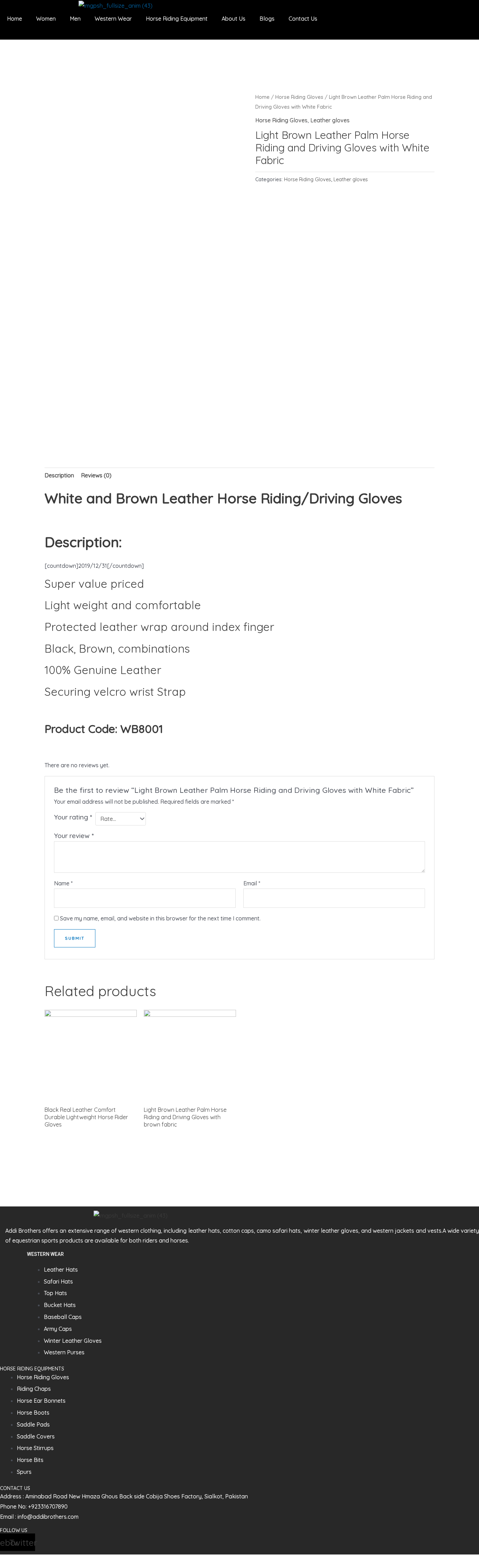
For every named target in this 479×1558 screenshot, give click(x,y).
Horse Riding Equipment (177, 18)
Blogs (267, 18)
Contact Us (303, 18)
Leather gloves (330, 120)
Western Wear (113, 18)
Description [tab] (59, 475)
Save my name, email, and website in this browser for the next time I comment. (160, 918)
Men (75, 18)
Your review (74, 835)
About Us (233, 18)
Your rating (73, 817)
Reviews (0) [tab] (96, 475)
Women (46, 18)
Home (14, 18)
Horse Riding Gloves (299, 97)
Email (251, 883)
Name (63, 883)
